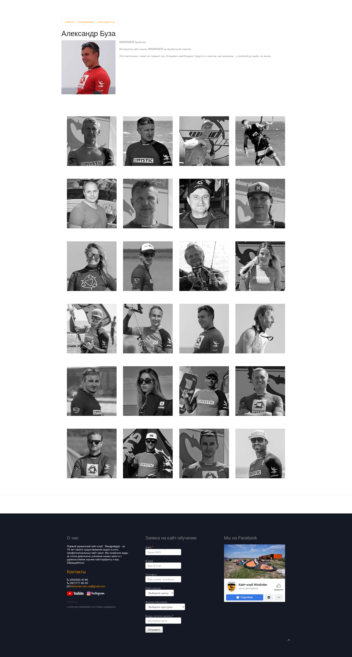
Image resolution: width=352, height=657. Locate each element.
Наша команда (86, 22)
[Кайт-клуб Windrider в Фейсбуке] (254, 572)
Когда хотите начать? (159, 615)
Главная (69, 22)
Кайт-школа (153, 588)
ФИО (148, 547)
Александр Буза (106, 22)
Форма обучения (156, 602)
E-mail (149, 561)
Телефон (151, 574)
